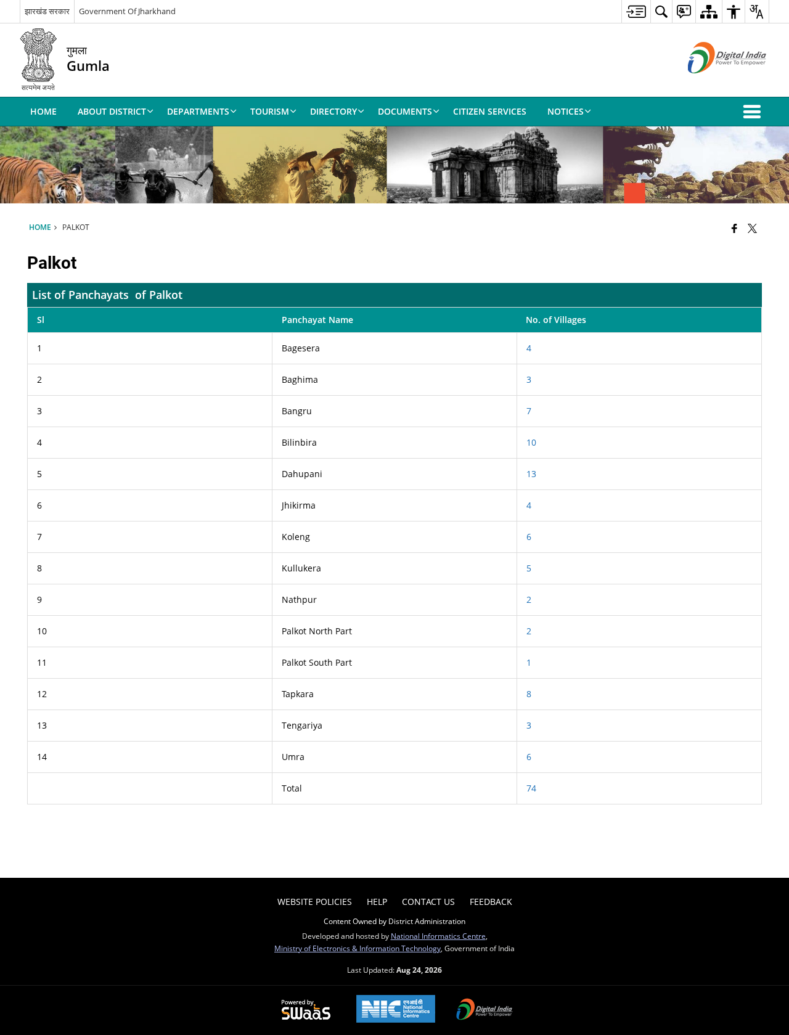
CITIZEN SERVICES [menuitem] (489, 111)
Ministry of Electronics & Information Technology (357, 948)
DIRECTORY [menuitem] (333, 111)
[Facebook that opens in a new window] (734, 228)
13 (531, 474)
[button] (754, 111)
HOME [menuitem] (43, 111)
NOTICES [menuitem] (565, 111)
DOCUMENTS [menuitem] (405, 111)
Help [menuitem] (377, 901)
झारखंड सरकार (47, 11)
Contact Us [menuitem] (428, 901)
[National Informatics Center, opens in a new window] (395, 1010)
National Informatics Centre (438, 936)
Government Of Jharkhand (127, 11)
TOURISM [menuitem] (269, 111)
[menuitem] (635, 11)
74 (531, 788)
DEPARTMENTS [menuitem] (198, 111)
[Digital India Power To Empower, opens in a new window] (484, 1010)
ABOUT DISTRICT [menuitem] (112, 111)
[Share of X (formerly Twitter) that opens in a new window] (752, 228)
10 (531, 442)
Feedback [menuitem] (491, 901)
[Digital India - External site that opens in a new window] (711, 83)
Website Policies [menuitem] (314, 901)
